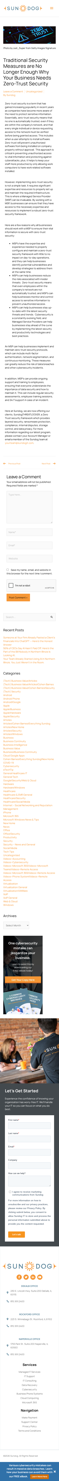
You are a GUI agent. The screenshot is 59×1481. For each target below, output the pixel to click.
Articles (7, 719)
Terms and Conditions (29, 1430)
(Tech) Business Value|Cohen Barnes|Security (29, 687)
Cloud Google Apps (14, 755)
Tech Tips (8, 851)
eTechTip (8, 769)
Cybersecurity (11, 766)
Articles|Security (12, 730)
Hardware (8, 784)
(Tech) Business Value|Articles (20, 680)
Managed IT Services (29, 1371)
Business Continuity (14, 741)
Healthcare (9, 791)
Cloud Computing (29, 1398)
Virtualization (10, 883)
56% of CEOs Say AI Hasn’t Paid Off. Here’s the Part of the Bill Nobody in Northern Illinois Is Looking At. (28, 652)
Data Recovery (29, 1385)
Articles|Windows (13, 734)
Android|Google (12, 702)
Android (7, 695)
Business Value (11, 748)
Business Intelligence (15, 744)
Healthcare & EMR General (17, 794)
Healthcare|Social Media (16, 801)
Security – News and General (19, 844)
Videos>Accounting (14, 858)
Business (8, 737)
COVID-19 (8, 762)
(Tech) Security (12, 691)
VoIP (5, 894)
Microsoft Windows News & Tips (21, 819)
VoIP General (10, 897)
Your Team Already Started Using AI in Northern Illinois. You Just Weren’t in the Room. (29, 660)
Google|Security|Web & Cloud (19, 780)
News (6, 826)
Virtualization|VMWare (15, 890)
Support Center (29, 1421)
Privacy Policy (29, 1426)
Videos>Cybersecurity (15, 862)
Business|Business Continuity (20, 752)
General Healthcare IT (15, 773)
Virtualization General (15, 887)
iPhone (7, 812)
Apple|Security (11, 716)
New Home (9, 823)
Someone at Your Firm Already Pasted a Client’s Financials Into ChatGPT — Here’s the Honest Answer (29, 641)
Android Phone (11, 698)
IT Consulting (29, 1380)
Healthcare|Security (14, 798)
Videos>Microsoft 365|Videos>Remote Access (29, 872)
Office (6, 830)
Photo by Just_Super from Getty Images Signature (29, 48)
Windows (8, 904)
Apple (6, 705)
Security (8, 840)
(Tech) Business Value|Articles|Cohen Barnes (28, 684)
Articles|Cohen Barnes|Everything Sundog (26, 723)
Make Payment (29, 1417)
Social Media (10, 848)
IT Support (29, 1376)
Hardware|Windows (14, 787)
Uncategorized (11, 855)
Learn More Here (39, 1476)
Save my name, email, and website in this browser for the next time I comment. (29, 571)
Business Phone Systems (30, 1393)
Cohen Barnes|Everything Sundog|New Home (28, 759)
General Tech (10, 776)
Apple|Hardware (12, 712)
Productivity (10, 837)
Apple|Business (12, 709)
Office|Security (11, 833)
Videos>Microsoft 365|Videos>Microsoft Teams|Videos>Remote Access (25, 867)
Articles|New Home (13, 727)
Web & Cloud (10, 901)
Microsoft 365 (11, 816)
